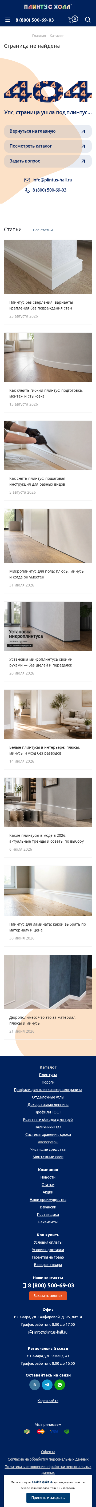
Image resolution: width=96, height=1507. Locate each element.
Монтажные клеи (48, 1157)
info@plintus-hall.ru (50, 1332)
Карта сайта (48, 1401)
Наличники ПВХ (48, 1127)
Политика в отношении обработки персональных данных (48, 1470)
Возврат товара (48, 1265)
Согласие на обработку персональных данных (48, 1459)
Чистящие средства (48, 1149)
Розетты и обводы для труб (48, 1119)
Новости (48, 1177)
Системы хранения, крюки (48, 1134)
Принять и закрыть (48, 1498)
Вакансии (48, 1207)
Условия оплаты (48, 1242)
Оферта (48, 1452)
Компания (48, 1169)
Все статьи (43, 229)
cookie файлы (42, 1482)
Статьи (48, 1185)
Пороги (48, 1082)
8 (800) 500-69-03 (34, 19)
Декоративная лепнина (48, 1105)
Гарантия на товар (48, 1257)
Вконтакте (34, 1384)
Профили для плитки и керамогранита (48, 1090)
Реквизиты (48, 1222)
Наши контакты (48, 1278)
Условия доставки (48, 1250)
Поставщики (48, 1214)
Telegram (47, 1384)
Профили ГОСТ (48, 1112)
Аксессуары (48, 1142)
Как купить (48, 1234)
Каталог (48, 1067)
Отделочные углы (48, 1097)
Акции (48, 1192)
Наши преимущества (48, 1199)
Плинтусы (48, 1075)
